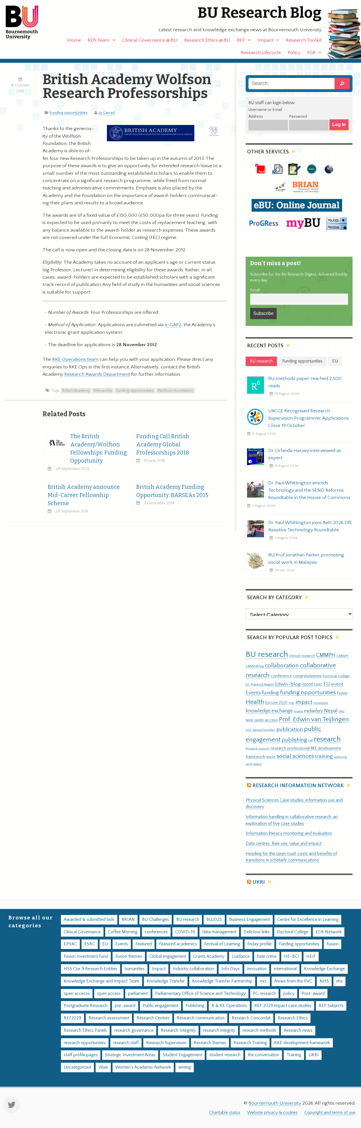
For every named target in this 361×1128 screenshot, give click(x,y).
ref (310, 740)
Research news (298, 1030)
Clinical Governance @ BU (149, 40)
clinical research (302, 656)
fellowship (103, 390)
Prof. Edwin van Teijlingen (314, 719)
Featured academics (178, 944)
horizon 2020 (276, 702)
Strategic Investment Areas (130, 1055)
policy (288, 993)
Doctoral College (336, 676)
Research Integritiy (178, 1030)
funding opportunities (135, 390)
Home (74, 40)
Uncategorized (77, 1067)
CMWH (342, 656)
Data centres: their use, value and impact (284, 843)
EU (326, 684)
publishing (294, 740)
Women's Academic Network (143, 1067)
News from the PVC (293, 981)
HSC (291, 703)
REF (241, 40)
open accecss (77, 993)
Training (294, 1055)
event (337, 684)
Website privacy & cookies (272, 1112)
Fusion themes (128, 956)
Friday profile (259, 944)
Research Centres (153, 1018)
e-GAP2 (173, 325)
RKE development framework (302, 1042)
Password (298, 116)
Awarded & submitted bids (89, 919)
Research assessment (109, 1018)
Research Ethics (293, 1018)
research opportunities (85, 1042)
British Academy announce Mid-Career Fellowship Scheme (84, 495)
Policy (294, 52)
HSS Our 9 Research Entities (90, 968)
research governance (133, 1030)
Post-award (313, 993)
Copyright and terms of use (329, 1112)
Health (255, 702)
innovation (320, 703)
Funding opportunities (69, 113)
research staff (126, 1042)
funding (270, 693)
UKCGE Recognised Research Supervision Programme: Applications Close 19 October (308, 418)
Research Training (250, 1042)
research (327, 739)
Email (255, 290)
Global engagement (167, 956)
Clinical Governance (82, 932)
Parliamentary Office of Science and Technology (200, 993)
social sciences (295, 756)
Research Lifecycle (261, 52)
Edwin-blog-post (294, 684)
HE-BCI (291, 956)
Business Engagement (249, 919)
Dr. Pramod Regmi (260, 684)
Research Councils (258, 748)
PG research (264, 993)
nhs (341, 711)
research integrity (219, 1030)
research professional (290, 748)
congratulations (307, 675)
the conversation (263, 1055)
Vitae (103, 1067)
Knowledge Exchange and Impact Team (101, 981)
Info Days (230, 968)
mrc (263, 981)
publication (289, 729)
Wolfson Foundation (175, 390)
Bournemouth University (27, 22)
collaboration (282, 666)
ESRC (318, 684)
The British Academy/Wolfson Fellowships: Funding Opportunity (98, 448)
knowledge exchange (269, 711)
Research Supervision (166, 1042)
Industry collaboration (193, 968)
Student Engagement (182, 1055)
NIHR (249, 720)
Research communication (200, 1018)
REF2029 (72, 1018)
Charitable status (224, 1112)
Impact (265, 40)
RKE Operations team (75, 359)
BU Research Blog (259, 13)
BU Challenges (155, 919)
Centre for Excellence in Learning (307, 919)
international (285, 968)
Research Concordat (251, 1018)
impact (304, 702)
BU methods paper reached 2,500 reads (305, 382)
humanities (135, 968)
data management (219, 932)
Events (253, 693)
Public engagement (160, 1005)
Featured (143, 944)
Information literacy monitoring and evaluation (289, 833)
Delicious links (257, 932)
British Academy (76, 390)
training (324, 756)
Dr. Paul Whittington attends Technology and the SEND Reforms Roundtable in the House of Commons (309, 490)
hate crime (267, 956)
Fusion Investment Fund (86, 956)
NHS (324, 981)
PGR (311, 52)
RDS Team (98, 40)
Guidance (241, 956)
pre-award (125, 1005)
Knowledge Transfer (166, 981)
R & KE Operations (229, 1005)
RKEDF (271, 757)
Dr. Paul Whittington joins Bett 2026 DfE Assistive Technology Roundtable (310, 526)
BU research (267, 654)
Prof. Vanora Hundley (260, 730)
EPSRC (70, 944)
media (298, 711)
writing (184, 1067)
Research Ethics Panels (85, 1030)
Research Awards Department (97, 374)
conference (281, 676)
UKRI (258, 882)
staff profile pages (81, 1055)
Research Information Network (298, 786)
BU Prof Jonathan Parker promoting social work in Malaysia (306, 558)
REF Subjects (331, 1005)
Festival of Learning (222, 944)
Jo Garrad (107, 113)
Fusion (342, 693)
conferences (156, 932)
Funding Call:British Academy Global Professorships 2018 (162, 444)
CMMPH (325, 655)
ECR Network (329, 932)
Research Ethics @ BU (207, 40)
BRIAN (128, 919)
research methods (259, 1030)
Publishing (195, 1005)
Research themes (210, 1042)
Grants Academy (208, 956)
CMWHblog (255, 666)
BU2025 (214, 919)
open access (266, 720)
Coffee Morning (122, 932)
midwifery (313, 711)
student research (225, 1055)
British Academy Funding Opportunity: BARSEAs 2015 (172, 491)
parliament (138, 993)
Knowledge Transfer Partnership (222, 981)
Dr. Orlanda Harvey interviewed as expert (304, 454)
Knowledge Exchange (324, 968)
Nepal (331, 711)
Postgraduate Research (85, 1005)
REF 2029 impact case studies (282, 1005)
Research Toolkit (304, 40)
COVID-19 (185, 932)
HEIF (311, 956)
